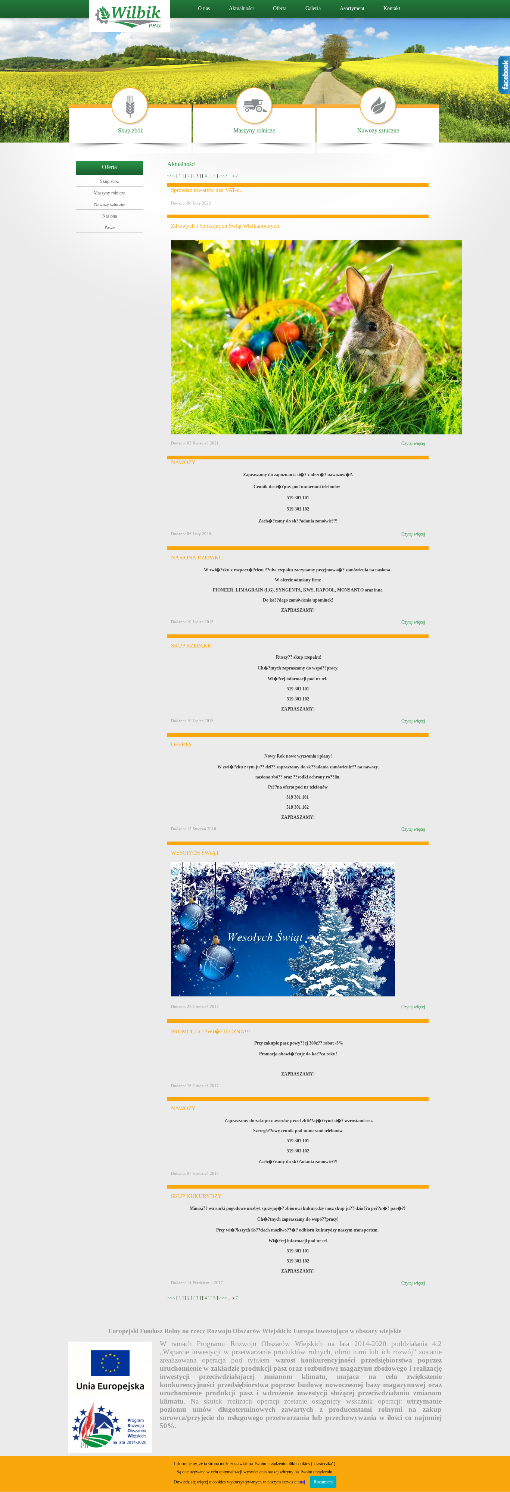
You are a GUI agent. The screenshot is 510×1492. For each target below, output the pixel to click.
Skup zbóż (130, 130)
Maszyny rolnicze (254, 130)
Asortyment (352, 8)
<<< (171, 175)
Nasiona (109, 216)
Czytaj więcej (413, 443)
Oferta (279, 8)
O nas (204, 8)
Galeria (313, 8)
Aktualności (241, 8)
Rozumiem (323, 1482)
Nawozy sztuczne (378, 130)
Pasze (110, 227)
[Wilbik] (129, 29)
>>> (223, 175)
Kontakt (391, 8)
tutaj (301, 1482)
